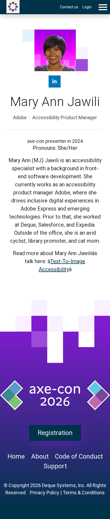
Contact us (69, 7)
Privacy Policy (44, 492)
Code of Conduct (79, 456)
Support (55, 466)
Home (16, 456)
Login (87, 7)
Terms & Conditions (84, 492)
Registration (55, 433)
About (40, 456)
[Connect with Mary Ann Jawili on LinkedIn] (55, 81)
